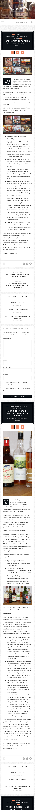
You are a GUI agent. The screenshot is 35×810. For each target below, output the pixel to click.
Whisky (16, 38)
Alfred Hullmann (22, 44)
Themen (18, 800)
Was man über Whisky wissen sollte (16, 36)
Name (5, 360)
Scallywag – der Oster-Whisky (17, 310)
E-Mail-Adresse (7, 367)
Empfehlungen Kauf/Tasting (18, 406)
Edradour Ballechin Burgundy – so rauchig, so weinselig (17, 285)
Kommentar (7, 338)
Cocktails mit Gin (17, 303)
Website (5, 374)
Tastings (17, 34)
